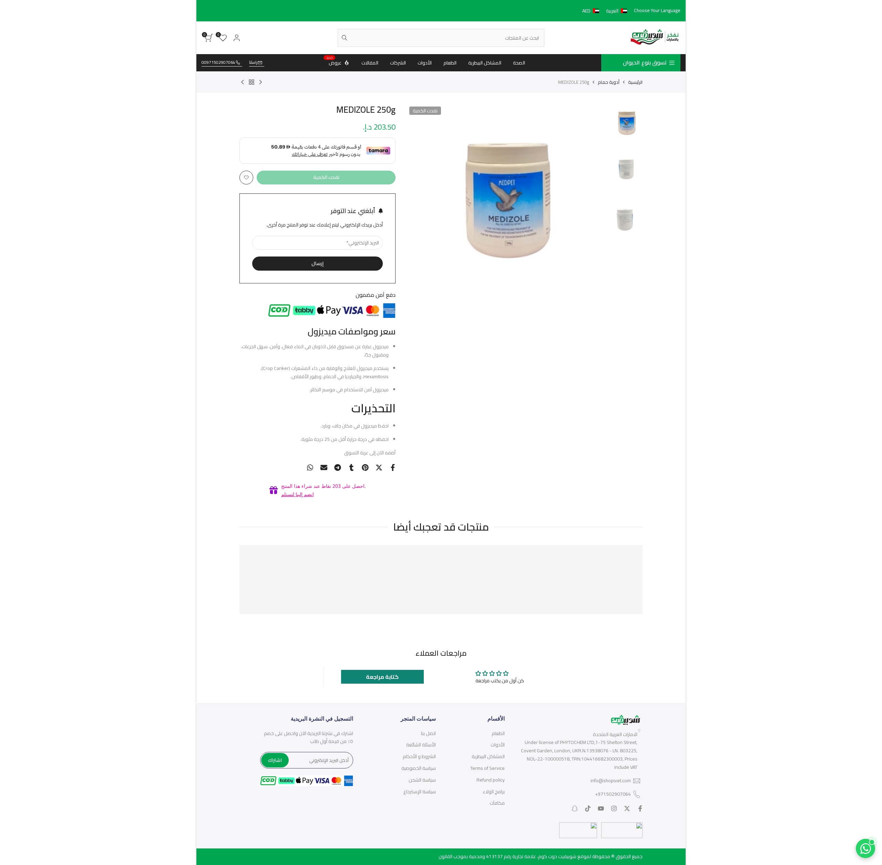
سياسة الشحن (422, 779)
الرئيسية (635, 82)
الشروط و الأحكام (419, 756)
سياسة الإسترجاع (419, 791)
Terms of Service (487, 768)
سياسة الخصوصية (418, 768)
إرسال (317, 263)
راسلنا (253, 62)
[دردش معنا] (865, 848)
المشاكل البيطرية (488, 756)
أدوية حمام (608, 82)
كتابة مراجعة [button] (382, 677)
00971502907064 (218, 62)
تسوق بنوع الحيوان (645, 62)
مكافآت (497, 802)
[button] (606, 10)
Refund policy (490, 779)
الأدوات (498, 744)
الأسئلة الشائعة (421, 744)
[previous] (593, 198)
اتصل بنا (428, 733)
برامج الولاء (494, 791)
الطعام (498, 733)
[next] (420, 198)
